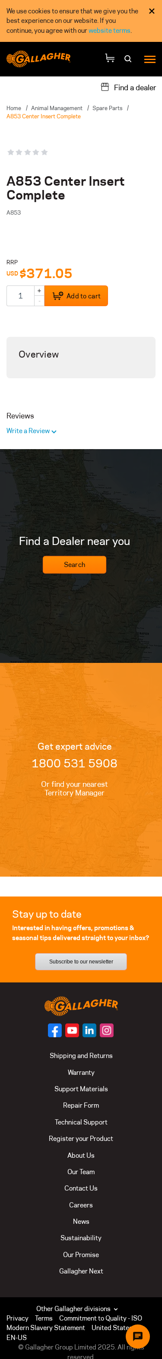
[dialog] (81, 21)
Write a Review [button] (28, 430)
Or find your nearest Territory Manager (74, 788)
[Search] (129, 61)
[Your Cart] (110, 59)
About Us (81, 1155)
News (81, 1221)
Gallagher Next (81, 1271)
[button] (118, 1328)
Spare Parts (107, 108)
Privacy (17, 1318)
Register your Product (81, 1138)
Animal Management (57, 108)
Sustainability (81, 1237)
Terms (44, 1318)
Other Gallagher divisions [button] (74, 1308)
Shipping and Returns (81, 1055)
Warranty (81, 1072)
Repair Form (81, 1105)
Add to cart (84, 296)
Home (13, 108)
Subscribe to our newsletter (81, 962)
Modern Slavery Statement (45, 1327)
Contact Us (81, 1188)
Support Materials (81, 1088)
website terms (109, 30)
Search (75, 564)
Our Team (81, 1171)
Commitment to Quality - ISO (100, 1318)
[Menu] (150, 59)
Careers (81, 1205)
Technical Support (81, 1122)
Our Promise (81, 1254)
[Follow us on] (55, 1030)
